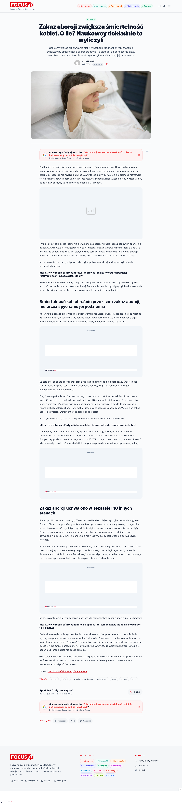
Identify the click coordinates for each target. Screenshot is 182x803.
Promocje (111, 770)
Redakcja (143, 765)
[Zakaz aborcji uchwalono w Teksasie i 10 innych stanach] (147, 151)
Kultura (99, 770)
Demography (80, 671)
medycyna (88, 679)
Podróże (86, 770)
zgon (134, 679)
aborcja (54, 679)
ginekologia (75, 679)
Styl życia (87, 775)
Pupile (100, 775)
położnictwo (102, 679)
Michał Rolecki (88, 61)
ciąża (64, 679)
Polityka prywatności (149, 760)
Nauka (111, 775)
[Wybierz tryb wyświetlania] (159, 6)
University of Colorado (60, 671)
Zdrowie (147, 6)
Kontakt (142, 770)
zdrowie (124, 679)
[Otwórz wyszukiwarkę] (164, 6)
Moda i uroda (133, 6)
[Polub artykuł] (107, 64)
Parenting (117, 766)
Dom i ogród (116, 6)
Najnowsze (85, 6)
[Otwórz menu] (169, 6)
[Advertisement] (91, 350)
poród (114, 679)
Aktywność (101, 6)
